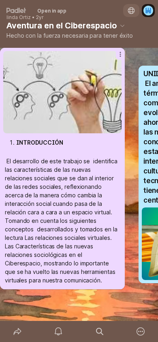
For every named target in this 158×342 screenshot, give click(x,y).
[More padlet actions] (141, 331)
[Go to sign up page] (148, 10)
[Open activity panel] (59, 331)
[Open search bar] (99, 331)
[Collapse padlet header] (122, 25)
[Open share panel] (17, 331)
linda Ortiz (18, 17)
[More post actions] (115, 57)
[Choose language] (131, 10)
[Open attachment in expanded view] (62, 92)
